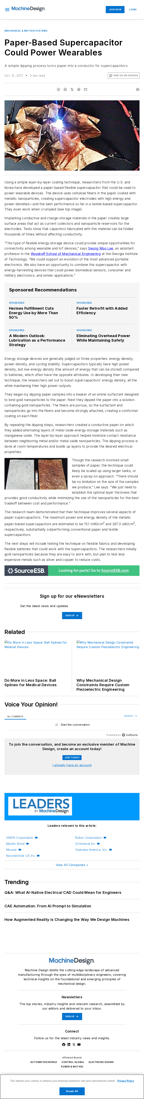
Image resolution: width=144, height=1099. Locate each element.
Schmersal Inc (85, 844)
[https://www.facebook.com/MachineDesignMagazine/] (64, 1044)
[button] (7, 9)
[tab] (15, 716)
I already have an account (72, 765)
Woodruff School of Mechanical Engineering (66, 254)
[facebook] (58, 89)
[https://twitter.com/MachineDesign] (74, 1044)
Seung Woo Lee (100, 248)
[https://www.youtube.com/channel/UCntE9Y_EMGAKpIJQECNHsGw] (79, 1044)
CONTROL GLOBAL (73, 1062)
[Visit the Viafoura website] (130, 735)
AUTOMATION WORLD (43, 1062)
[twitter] (72, 89)
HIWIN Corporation (19, 838)
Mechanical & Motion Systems (25, 30)
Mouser (11, 850)
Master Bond (15, 844)
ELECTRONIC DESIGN (101, 1062)
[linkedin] (65, 89)
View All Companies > (72, 865)
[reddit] (79, 89)
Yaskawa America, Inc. (91, 850)
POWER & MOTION (72, 1066)
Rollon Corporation (88, 838)
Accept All (72, 1091)
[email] (85, 89)
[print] (138, 89)
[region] (72, 725)
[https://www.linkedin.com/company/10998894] (69, 1044)
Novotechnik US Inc (20, 856)
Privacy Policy (125, 1080)
